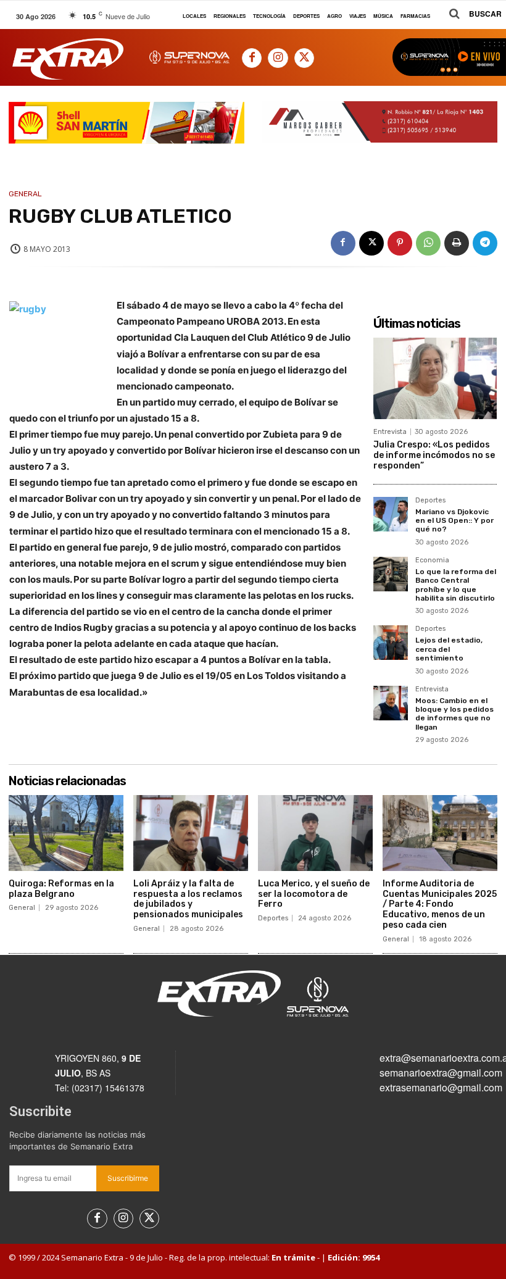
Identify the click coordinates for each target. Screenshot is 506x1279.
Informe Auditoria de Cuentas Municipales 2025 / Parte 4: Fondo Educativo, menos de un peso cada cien (440, 904)
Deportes (430, 500)
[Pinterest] (400, 243)
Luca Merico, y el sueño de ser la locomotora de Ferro (314, 894)
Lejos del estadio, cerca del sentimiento (449, 649)
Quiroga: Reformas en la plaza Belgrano (61, 888)
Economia (432, 560)
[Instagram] (278, 58)
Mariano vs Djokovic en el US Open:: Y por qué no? (454, 520)
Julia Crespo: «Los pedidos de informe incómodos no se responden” (434, 455)
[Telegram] (485, 243)
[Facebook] (252, 58)
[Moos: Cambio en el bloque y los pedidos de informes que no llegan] (390, 703)
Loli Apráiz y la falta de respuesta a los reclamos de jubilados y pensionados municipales (188, 899)
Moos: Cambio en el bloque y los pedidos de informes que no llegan (454, 713)
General (25, 194)
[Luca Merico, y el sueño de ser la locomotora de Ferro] (315, 833)
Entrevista (390, 431)
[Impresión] (456, 243)
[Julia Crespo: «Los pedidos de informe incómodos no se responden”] (435, 378)
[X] (304, 58)
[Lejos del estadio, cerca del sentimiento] (390, 642)
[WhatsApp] (428, 243)
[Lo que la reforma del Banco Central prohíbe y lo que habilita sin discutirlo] (390, 574)
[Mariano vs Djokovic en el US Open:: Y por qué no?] (390, 514)
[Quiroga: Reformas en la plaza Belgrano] (66, 833)
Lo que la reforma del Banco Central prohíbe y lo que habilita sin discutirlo (455, 584)
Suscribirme (127, 1178)
